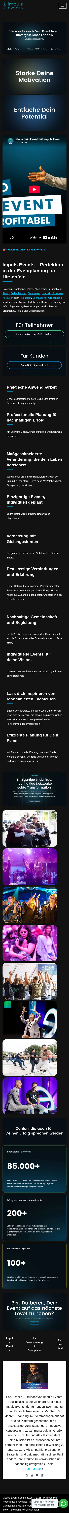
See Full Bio (32, 1468)
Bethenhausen (18, 293)
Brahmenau (34, 293)
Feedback (22, 1501)
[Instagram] (32, 1475)
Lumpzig (46, 293)
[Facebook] (27, 1475)
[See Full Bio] (43, 1468)
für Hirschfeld (60, 1344)
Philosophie (49, 1497)
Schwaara (57, 293)
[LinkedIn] (42, 1475)
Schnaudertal (39, 297)
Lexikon (15, 1509)
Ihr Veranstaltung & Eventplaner (34, 1344)
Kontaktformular (30, 1509)
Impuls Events (9, 1344)
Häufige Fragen (25, 1505)
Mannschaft (9, 1505)
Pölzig (6, 293)
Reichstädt (25, 297)
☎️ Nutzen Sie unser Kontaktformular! (25, 249)
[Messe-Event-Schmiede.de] (13, 5)
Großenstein (55, 297)
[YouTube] (37, 1475)
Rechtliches (9, 1501)
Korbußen (8, 297)
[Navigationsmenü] (62, 6)
